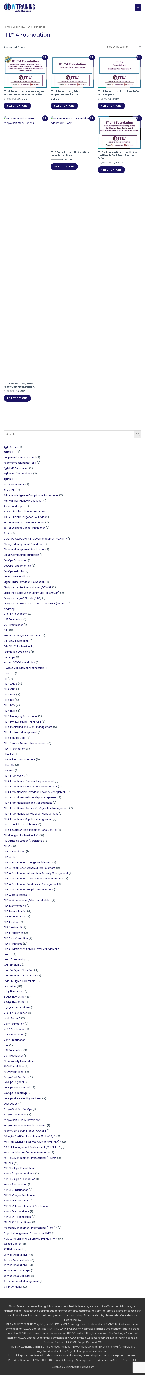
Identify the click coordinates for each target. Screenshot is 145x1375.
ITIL (22, 26)
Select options (17, 106)
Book (15, 26)
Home (7, 26)
